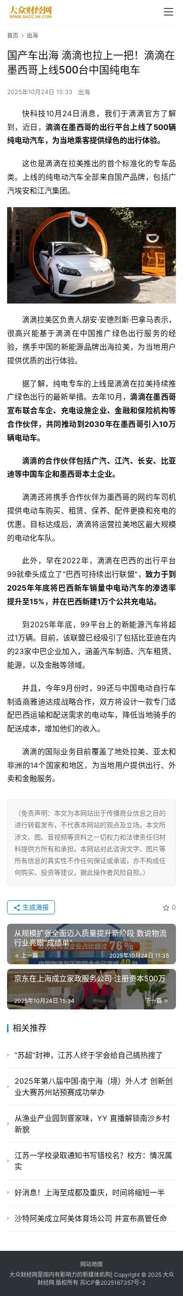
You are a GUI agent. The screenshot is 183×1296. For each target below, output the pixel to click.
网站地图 (91, 1264)
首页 (12, 35)
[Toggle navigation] (168, 11)
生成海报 (35, 907)
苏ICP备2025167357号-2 (112, 1282)
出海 (84, 92)
